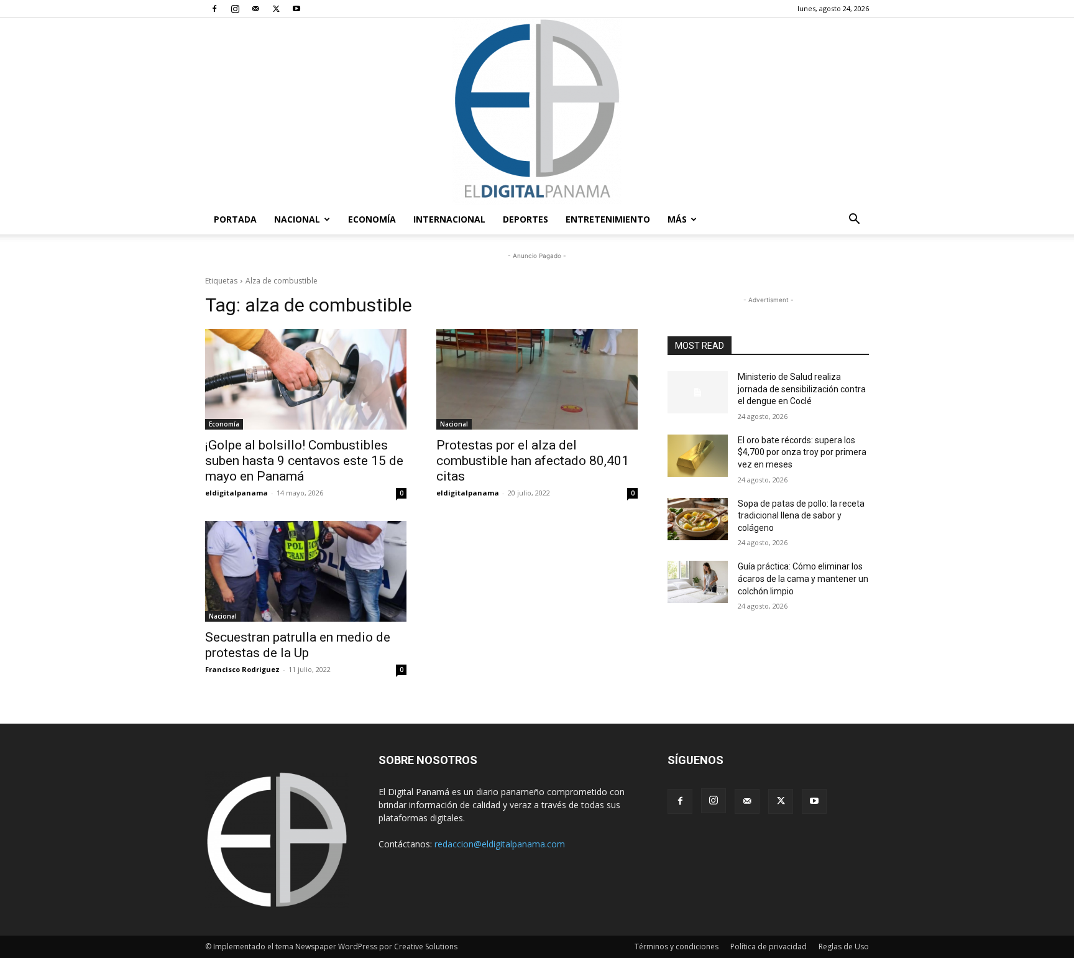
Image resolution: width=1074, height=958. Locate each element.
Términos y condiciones (676, 946)
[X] (276, 8)
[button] (854, 220)
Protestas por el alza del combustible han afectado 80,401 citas (532, 461)
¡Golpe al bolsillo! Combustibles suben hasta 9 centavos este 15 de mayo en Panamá (304, 461)
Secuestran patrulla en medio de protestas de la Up (297, 645)
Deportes (525, 219)
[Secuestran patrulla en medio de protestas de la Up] (305, 571)
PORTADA (235, 219)
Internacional (449, 219)
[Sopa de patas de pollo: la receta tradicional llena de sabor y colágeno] (698, 519)
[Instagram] (235, 8)
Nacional (297, 219)
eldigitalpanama (236, 492)
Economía (372, 219)
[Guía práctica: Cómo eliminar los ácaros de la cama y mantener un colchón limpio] (698, 582)
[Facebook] (214, 8)
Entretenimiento (608, 219)
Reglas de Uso (844, 946)
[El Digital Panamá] (537, 111)
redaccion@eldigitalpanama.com (499, 844)
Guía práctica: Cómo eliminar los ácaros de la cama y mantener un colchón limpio (803, 578)
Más (677, 219)
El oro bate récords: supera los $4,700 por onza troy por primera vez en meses (802, 452)
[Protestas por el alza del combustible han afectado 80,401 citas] (537, 379)
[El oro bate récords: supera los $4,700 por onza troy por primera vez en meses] (698, 456)
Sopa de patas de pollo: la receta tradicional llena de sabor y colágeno (801, 516)
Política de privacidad (768, 946)
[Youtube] (296, 8)
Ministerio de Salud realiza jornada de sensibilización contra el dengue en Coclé (802, 389)
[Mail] (255, 8)
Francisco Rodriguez (242, 669)
